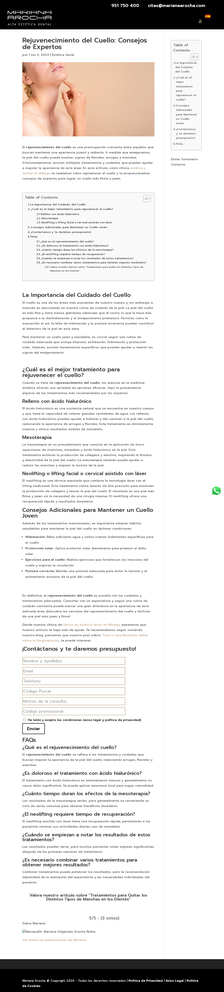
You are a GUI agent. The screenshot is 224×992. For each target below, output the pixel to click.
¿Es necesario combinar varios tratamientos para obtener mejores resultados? (93, 262)
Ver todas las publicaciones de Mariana (54, 940)
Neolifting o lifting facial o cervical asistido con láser (76, 222)
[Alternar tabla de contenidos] (145, 198)
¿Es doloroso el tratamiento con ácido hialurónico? (74, 246)
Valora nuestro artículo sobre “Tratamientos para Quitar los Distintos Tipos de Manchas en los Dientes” (96, 268)
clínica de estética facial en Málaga (91, 624)
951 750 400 (125, 5)
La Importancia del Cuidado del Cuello (58, 204)
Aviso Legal (175, 981)
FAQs (34, 236)
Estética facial (63, 55)
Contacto (178, 164)
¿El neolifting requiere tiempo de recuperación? (73, 254)
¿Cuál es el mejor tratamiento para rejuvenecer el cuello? (72, 209)
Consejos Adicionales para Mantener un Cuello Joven (69, 227)
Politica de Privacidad (145, 981)
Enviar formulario (184, 159)
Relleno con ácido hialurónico (60, 214)
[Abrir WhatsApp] (216, 490)
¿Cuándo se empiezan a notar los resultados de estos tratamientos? (87, 258)
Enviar (33, 728)
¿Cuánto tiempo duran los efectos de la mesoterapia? (77, 250)
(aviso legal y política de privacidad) (112, 720)
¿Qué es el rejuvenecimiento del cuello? (67, 241)
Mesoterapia (50, 218)
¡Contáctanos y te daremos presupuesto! (61, 232)
